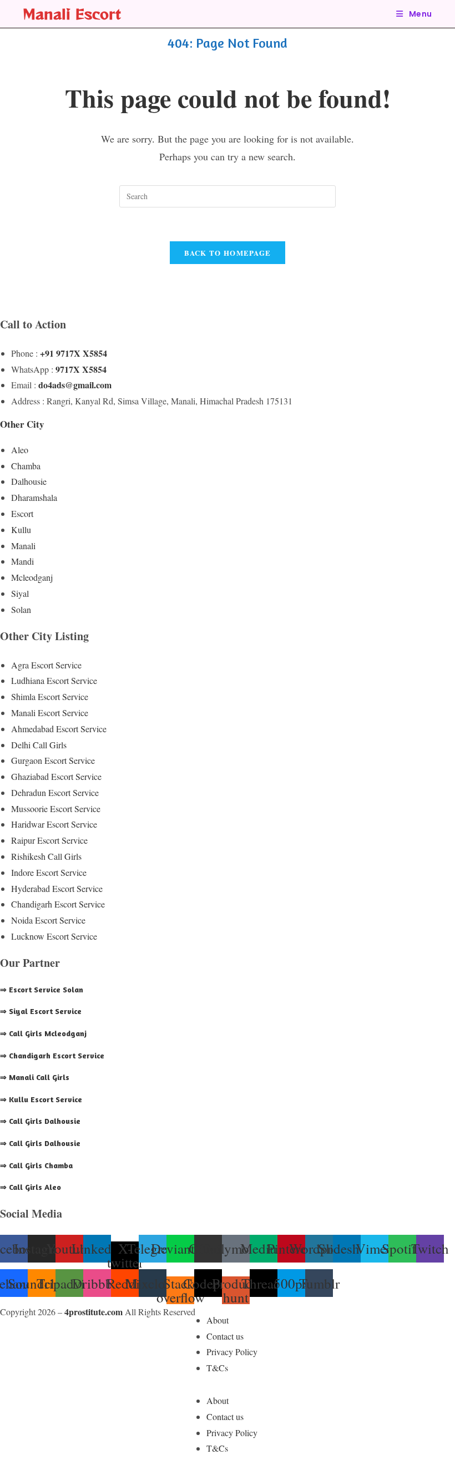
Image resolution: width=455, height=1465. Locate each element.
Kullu (21, 529)
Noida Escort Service (48, 920)
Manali (23, 545)
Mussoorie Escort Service (55, 808)
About (217, 1320)
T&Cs (217, 1367)
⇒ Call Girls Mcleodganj (43, 1033)
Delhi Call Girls (39, 745)
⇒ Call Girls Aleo (30, 1187)
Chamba (26, 466)
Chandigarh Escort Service (58, 904)
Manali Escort (72, 13)
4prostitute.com (93, 1311)
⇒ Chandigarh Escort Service (52, 1055)
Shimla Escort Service (49, 696)
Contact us (225, 1336)
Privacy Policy (231, 1351)
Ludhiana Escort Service (54, 680)
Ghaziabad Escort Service (56, 776)
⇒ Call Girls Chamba (36, 1165)
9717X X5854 (81, 369)
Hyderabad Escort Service (57, 888)
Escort (22, 513)
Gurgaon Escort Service (53, 760)
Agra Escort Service (46, 665)
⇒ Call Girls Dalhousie (40, 1121)
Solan (21, 609)
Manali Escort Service (49, 712)
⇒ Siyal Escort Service (41, 1011)
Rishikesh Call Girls (46, 856)
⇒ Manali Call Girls (34, 1077)
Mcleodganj (32, 577)
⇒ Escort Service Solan (41, 989)
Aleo (19, 449)
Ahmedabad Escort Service (59, 728)
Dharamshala (34, 497)
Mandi (22, 561)
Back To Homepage (227, 252)
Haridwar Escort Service (54, 824)
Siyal (20, 593)
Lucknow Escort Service (54, 936)
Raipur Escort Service (49, 840)
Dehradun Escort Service (55, 792)
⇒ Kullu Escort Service (41, 1099)
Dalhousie (29, 481)
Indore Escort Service (49, 872)
